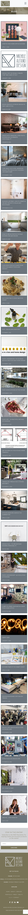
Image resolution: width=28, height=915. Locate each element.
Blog (10, 897)
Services (19, 891)
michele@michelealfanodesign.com (16, 879)
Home (8, 891)
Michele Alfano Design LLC (15, 907)
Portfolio (8, 894)
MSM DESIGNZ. (19, 910)
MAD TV (20, 894)
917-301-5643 (16, 876)
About (13, 891)
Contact (16, 897)
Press (15, 894)
